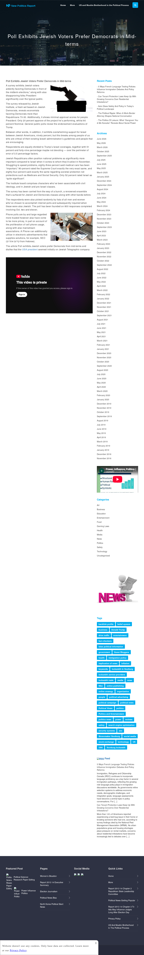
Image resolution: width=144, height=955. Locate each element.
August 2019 (102, 420)
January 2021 (103, 349)
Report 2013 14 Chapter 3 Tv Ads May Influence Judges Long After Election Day (121, 909)
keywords (103, 669)
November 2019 (104, 407)
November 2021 (104, 307)
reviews (128, 719)
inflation (125, 663)
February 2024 (103, 210)
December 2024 (104, 180)
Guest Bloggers (121, 652)
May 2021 (101, 332)
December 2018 (104, 454)
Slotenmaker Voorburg (109, 736)
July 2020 (101, 374)
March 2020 (102, 391)
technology (123, 741)
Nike (101, 685)
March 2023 (102, 239)
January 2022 (103, 298)
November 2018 (104, 458)
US (134, 741)
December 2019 (104, 403)
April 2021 (101, 336)
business (103, 629)
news (129, 680)
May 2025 (101, 168)
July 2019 (101, 424)
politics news (105, 719)
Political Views (105, 708)
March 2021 (102, 340)
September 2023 (104, 227)
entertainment (120, 635)
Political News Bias (48, 897)
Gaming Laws (103, 526)
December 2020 (104, 353)
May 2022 (101, 281)
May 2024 (101, 201)
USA (101, 747)
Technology (102, 551)
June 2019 (101, 428)
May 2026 (101, 143)
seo (120, 730)
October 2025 (103, 151)
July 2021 (101, 323)
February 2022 (103, 294)
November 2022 (104, 256)
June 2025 (101, 164)
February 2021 (103, 344)
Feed (107, 758)
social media (130, 736)
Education (101, 513)
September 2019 (104, 416)
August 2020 (102, 370)
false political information (111, 646)
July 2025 (101, 159)
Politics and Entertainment (111, 713)
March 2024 (102, 206)
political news (127, 702)
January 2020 (103, 399)
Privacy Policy (114, 918)
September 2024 (104, 185)
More (72, 5)
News (99, 538)
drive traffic (104, 635)
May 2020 (101, 382)
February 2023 (103, 243)
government (104, 652)
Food (99, 522)
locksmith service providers (112, 674)
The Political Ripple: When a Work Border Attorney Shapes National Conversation (116, 114)
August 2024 (102, 189)
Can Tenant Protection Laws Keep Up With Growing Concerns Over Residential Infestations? (116, 99)
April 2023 (101, 235)
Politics (100, 543)
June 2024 (101, 197)
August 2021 (102, 319)
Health (100, 530)
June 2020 (101, 378)
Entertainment (103, 517)
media (120, 680)
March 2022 (102, 290)
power (118, 719)
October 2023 (103, 222)
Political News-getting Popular (121, 900)
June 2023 (101, 231)
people (102, 697)
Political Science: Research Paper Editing (24, 878)
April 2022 (101, 286)
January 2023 (103, 248)
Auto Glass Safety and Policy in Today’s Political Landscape (115, 107)
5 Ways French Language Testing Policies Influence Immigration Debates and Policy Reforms (116, 89)
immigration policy (117, 657)
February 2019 (103, 445)
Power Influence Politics (28, 892)
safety (101, 725)
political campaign (107, 702)
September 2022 (104, 264)
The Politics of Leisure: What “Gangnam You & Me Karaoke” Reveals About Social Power (117, 121)
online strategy (106, 691)
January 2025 (103, 176)
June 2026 (101, 138)
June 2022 (101, 277)
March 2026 (102, 147)
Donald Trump (118, 629)
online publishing (115, 685)
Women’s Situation (48, 876)
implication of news (108, 663)
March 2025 (102, 172)
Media (99, 534)
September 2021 (104, 315)
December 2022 (104, 252)
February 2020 (103, 395)
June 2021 (101, 328)
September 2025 (104, 155)
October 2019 (103, 412)
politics (120, 708)
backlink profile (106, 624)
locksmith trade (106, 680)
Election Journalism (48, 891)
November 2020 (104, 357)
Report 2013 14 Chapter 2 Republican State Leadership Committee (121, 891)
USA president (30, 249)
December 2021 (104, 302)
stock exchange (106, 741)
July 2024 (101, 193)
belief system (123, 624)
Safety (100, 547)
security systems (107, 730)
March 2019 (102, 441)
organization (123, 691)
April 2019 (101, 437)
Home (63, 5)
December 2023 (104, 214)
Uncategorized (103, 555)
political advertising (118, 697)
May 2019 (101, 433)
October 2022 (103, 260)
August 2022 (102, 269)
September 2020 (104, 365)
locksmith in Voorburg (122, 669)
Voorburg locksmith (116, 747)
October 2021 (103, 311)
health (102, 657)
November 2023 (104, 218)
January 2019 (103, 449)
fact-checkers (105, 641)
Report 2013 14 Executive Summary (51, 883)
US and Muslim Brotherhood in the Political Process (104, 5)
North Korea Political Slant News (51, 905)
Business (101, 509)
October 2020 (103, 361)
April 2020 (101, 386)
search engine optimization (121, 725)
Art (98, 505)
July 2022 (101, 273)
